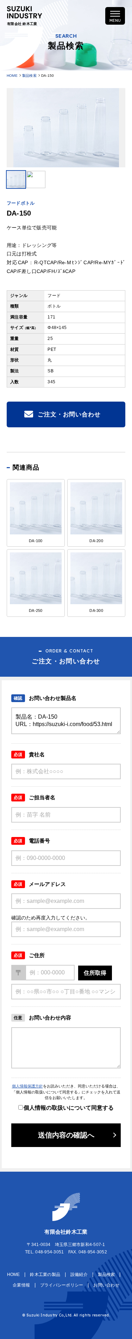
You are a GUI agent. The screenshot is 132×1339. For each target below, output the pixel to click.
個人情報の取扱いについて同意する (69, 1107)
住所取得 (95, 973)
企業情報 (21, 1285)
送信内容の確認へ (66, 1135)
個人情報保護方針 (27, 1086)
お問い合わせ (106, 1285)
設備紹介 (79, 1274)
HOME (12, 76)
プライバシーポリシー (61, 1285)
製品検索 (29, 76)
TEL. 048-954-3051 (44, 1252)
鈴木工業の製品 (45, 1274)
